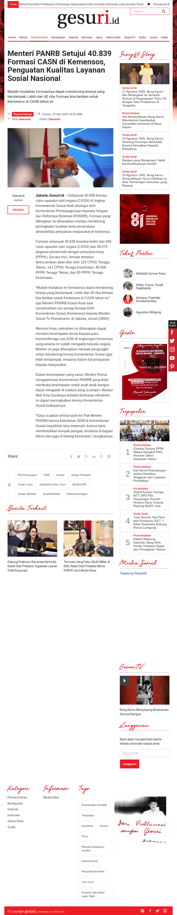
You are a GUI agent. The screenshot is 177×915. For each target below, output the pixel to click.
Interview (86, 37)
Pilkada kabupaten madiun (93, 848)
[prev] (108, 552)
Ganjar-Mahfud (27, 494)
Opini (99, 37)
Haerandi (25, 119)
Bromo (104, 826)
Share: (13, 456)
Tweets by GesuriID (133, 573)
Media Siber (51, 797)
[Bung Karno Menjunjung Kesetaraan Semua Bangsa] (144, 690)
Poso (85, 836)
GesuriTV (129, 37)
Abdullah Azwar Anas (53, 484)
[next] (12, 552)
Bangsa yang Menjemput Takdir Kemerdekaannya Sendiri (143, 161)
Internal (73, 37)
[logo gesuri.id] (88, 19)
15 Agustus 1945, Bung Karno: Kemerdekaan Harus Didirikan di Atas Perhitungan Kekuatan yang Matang (144, 180)
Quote (153, 37)
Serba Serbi (113, 37)
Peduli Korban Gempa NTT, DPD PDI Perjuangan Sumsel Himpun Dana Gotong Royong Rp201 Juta (148, 499)
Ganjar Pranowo (81, 475)
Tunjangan (88, 815)
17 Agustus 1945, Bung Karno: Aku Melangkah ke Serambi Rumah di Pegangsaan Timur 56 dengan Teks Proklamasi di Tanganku (144, 98)
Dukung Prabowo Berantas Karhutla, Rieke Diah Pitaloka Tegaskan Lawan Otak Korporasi (32, 566)
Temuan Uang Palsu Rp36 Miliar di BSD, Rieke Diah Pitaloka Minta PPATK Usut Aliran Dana (87, 566)
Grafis (142, 37)
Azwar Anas (25, 484)
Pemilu (23, 37)
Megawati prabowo (93, 871)
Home (12, 37)
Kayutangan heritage (94, 804)
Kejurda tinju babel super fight (93, 894)
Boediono (87, 826)
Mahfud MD (79, 484)
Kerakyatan (58, 37)
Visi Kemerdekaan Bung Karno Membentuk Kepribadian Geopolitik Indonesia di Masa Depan (143, 122)
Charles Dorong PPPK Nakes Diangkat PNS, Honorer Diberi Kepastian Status (148, 454)
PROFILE (18, 209)
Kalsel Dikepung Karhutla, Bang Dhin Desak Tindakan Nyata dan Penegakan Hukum (149, 544)
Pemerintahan (39, 37)
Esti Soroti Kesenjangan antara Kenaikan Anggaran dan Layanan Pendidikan (149, 475)
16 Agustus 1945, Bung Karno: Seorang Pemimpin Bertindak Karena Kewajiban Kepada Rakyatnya (143, 144)
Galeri (164, 37)
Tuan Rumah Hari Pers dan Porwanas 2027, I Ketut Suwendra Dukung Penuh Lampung (150, 522)
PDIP (47, 475)
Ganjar (60, 475)
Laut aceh (88, 882)
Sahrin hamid (90, 861)
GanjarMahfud (51, 494)
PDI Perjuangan (27, 475)
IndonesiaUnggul (77, 494)
